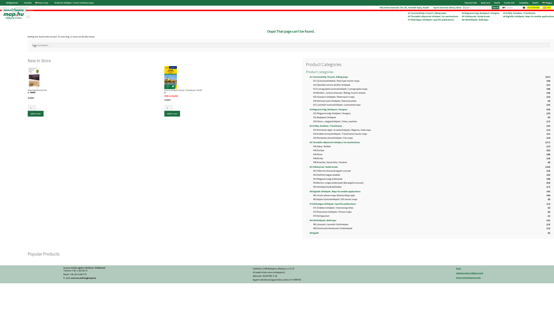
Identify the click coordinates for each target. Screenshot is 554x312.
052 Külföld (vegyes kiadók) (326, 174)
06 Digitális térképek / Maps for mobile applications (528, 16)
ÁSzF (458, 268)
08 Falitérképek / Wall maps (475, 19)
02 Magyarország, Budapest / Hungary (480, 13)
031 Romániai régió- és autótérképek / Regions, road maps (342, 129)
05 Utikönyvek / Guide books (476, 16)
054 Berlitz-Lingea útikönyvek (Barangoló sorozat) (338, 182)
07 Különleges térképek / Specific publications (431, 19)
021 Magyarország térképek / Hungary (332, 113)
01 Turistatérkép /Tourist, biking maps (427, 13)
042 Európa (318, 150)
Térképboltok (12, 2)
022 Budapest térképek (324, 117)
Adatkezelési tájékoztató (469, 273)
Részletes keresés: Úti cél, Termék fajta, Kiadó (404, 7)
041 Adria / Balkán (322, 146)
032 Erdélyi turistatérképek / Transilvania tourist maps (340, 133)
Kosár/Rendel (533, 7)
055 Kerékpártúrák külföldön (327, 186)
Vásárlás (28, 2)
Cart (548, 7)
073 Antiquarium (321, 215)
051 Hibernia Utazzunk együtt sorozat (332, 170)
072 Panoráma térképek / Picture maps (332, 211)
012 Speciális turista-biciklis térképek (331, 84)
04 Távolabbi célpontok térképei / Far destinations (433, 16)
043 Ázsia (317, 154)
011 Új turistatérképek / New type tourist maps (336, 80)
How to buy (43, 2)
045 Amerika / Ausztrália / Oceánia (330, 162)
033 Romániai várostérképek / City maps (333, 137)
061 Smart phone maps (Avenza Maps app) (334, 195)
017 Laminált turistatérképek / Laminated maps (337, 104)
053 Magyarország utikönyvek (327, 178)
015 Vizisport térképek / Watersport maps (334, 96)
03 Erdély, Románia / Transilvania (519, 13)
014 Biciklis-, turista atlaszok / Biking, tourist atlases (339, 92)
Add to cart (36, 113)
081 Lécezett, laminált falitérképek (330, 224)
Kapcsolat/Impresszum (468, 277)
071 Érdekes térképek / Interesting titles (333, 207)
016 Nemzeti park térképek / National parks (334, 100)
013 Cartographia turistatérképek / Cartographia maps (340, 88)
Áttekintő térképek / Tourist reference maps (74, 2)
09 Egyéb (314, 233)
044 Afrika (318, 158)
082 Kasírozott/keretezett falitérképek (332, 228)
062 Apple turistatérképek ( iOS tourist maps (335, 199)
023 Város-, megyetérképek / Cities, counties (335, 121)
